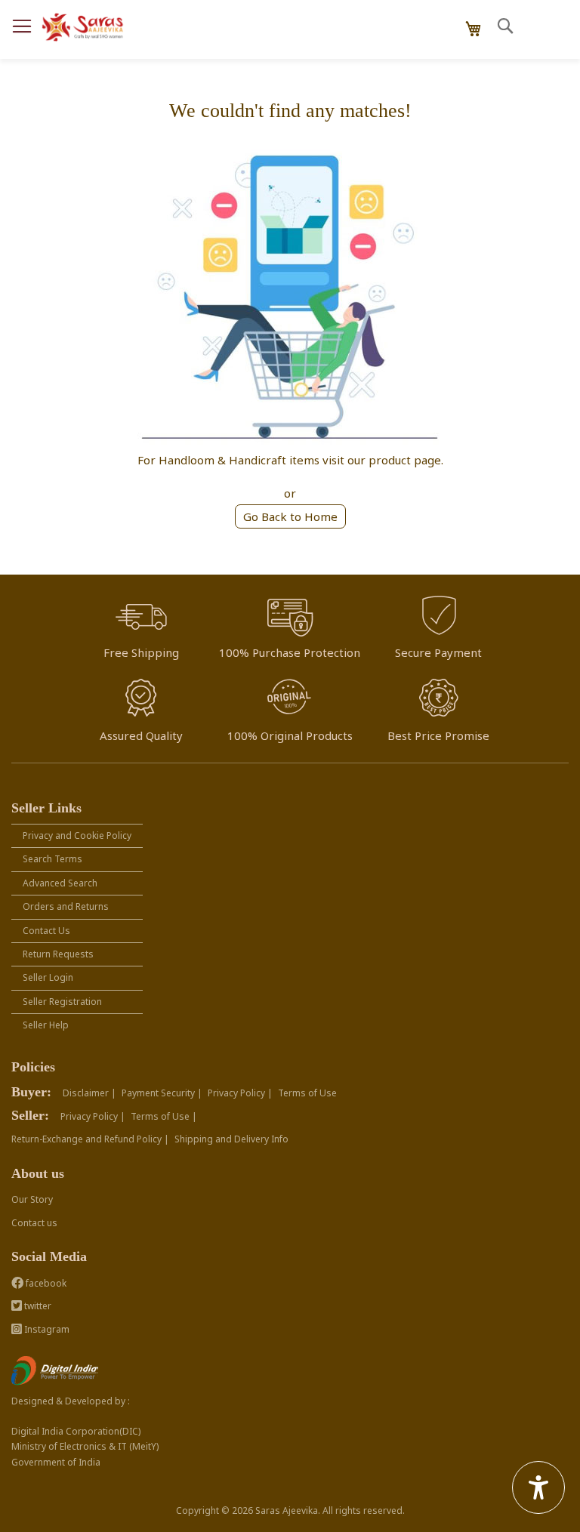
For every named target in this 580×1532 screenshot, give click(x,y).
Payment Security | (162, 1093)
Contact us (34, 1222)
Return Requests (58, 954)
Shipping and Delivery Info (231, 1139)
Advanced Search (60, 883)
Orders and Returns (66, 906)
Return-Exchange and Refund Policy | (90, 1139)
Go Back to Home (290, 516)
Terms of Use (307, 1093)
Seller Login (48, 977)
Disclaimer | (89, 1093)
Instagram (45, 1329)
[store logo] (83, 28)
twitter (36, 1305)
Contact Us (46, 930)
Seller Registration (62, 1001)
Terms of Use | (164, 1116)
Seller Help (46, 1025)
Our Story (32, 1199)
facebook (44, 1283)
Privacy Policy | (240, 1093)
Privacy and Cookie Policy (77, 835)
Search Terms (52, 858)
